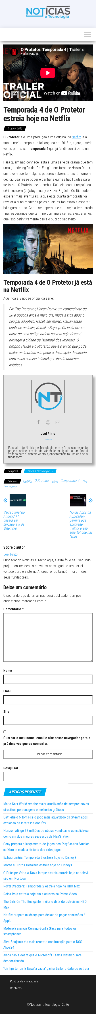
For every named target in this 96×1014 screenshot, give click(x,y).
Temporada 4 (70, 480)
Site (6, 712)
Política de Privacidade (24, 981)
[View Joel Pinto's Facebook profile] (38, 422)
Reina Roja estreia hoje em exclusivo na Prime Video (40, 894)
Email (7, 691)
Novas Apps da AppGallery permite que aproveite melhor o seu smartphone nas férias (80, 524)
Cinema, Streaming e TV (40, 471)
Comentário (13, 609)
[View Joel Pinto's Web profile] (48, 422)
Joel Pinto (10, 554)
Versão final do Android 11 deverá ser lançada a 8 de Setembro (14, 520)
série (55, 481)
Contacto (16, 988)
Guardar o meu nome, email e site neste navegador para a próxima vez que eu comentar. (46, 741)
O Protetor (41, 480)
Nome (7, 671)
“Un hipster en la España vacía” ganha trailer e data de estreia (46, 968)
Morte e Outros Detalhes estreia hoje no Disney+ (38, 865)
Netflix (76, 137)
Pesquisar (10, 768)
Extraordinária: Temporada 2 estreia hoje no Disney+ (40, 857)
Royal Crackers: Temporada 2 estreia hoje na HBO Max (41, 886)
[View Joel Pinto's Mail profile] (58, 422)
